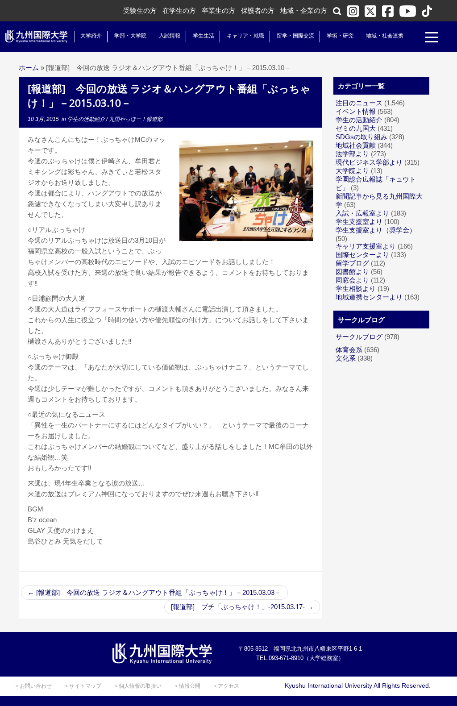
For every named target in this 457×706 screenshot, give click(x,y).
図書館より (352, 271)
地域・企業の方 (303, 10)
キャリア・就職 (245, 36)
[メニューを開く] (431, 38)
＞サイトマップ (82, 686)
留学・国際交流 (295, 36)
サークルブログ (359, 337)
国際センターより (362, 254)
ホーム (29, 67)
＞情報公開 (187, 686)
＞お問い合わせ (33, 686)
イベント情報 (356, 111)
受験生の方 (140, 10)
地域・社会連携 (384, 36)
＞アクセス (225, 686)
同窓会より (352, 280)
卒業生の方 (218, 10)
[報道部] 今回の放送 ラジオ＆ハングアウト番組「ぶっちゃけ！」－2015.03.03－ (154, 592)
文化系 (346, 358)
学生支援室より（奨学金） (376, 230)
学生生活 (203, 36)
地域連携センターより (369, 297)
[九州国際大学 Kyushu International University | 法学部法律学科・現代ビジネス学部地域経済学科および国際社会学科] (36, 36)
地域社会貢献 (356, 145)
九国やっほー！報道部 (135, 119)
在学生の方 (179, 10)
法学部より (352, 154)
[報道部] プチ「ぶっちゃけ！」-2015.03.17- (242, 606)
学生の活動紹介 (86, 119)
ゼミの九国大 (356, 128)
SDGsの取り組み (361, 137)
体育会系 (349, 349)
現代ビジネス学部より (369, 162)
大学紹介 (91, 36)
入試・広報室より (362, 213)
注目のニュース (359, 103)
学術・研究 (340, 36)
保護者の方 (257, 10)
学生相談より (356, 288)
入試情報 (169, 36)
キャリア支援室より (366, 246)
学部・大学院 (130, 36)
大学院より (352, 170)
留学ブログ (352, 263)
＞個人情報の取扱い (137, 686)
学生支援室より (359, 221)
